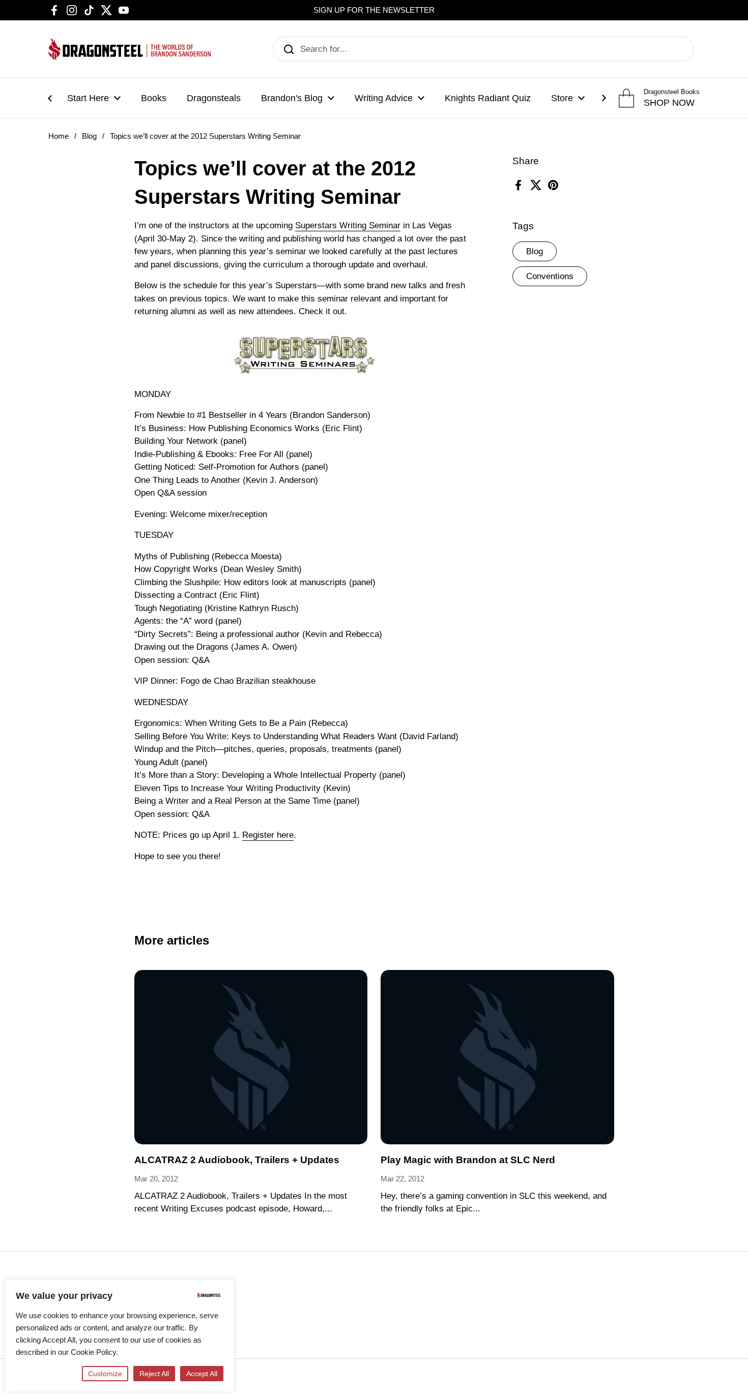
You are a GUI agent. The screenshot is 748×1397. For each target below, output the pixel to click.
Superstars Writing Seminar (347, 225)
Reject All (154, 1374)
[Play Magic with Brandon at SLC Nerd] (497, 1057)
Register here (268, 835)
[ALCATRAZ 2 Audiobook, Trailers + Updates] (251, 1057)
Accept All (201, 1374)
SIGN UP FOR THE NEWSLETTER (374, 10)
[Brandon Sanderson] (129, 49)
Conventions (549, 276)
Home (58, 136)
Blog (89, 136)
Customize (105, 1374)
